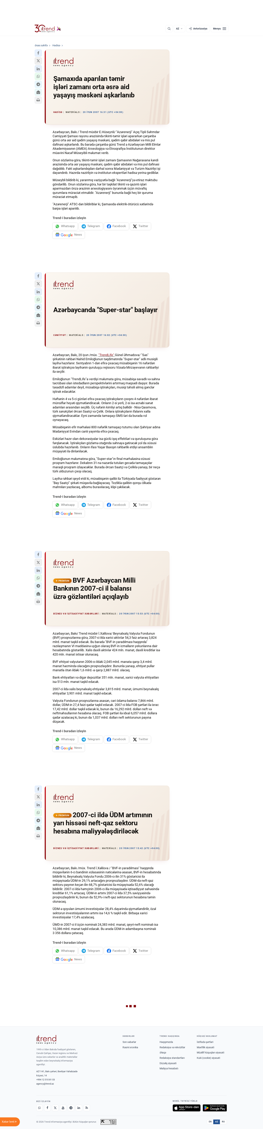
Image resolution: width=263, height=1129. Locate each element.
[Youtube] (63, 1108)
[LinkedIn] (79, 1108)
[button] (38, 53)
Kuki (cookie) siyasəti (208, 1057)
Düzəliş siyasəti (168, 1063)
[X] (55, 1108)
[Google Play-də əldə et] (215, 1107)
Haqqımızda (166, 1042)
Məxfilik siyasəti (205, 1047)
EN (210, 1121)
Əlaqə (163, 1052)
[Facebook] (47, 1108)
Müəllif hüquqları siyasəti (210, 1052)
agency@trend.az (45, 1083)
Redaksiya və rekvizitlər (172, 1047)
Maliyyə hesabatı (169, 1068)
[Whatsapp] (39, 1108)
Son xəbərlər (129, 1042)
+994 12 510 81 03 (45, 1079)
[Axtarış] (169, 28)
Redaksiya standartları (172, 1057)
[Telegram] (71, 1108)
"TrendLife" (106, 355)
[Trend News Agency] (46, 1039)
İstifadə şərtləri (205, 1042)
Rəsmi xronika (130, 1047)
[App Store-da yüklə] (187, 1107)
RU (223, 1121)
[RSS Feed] (87, 1108)
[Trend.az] (48, 29)
